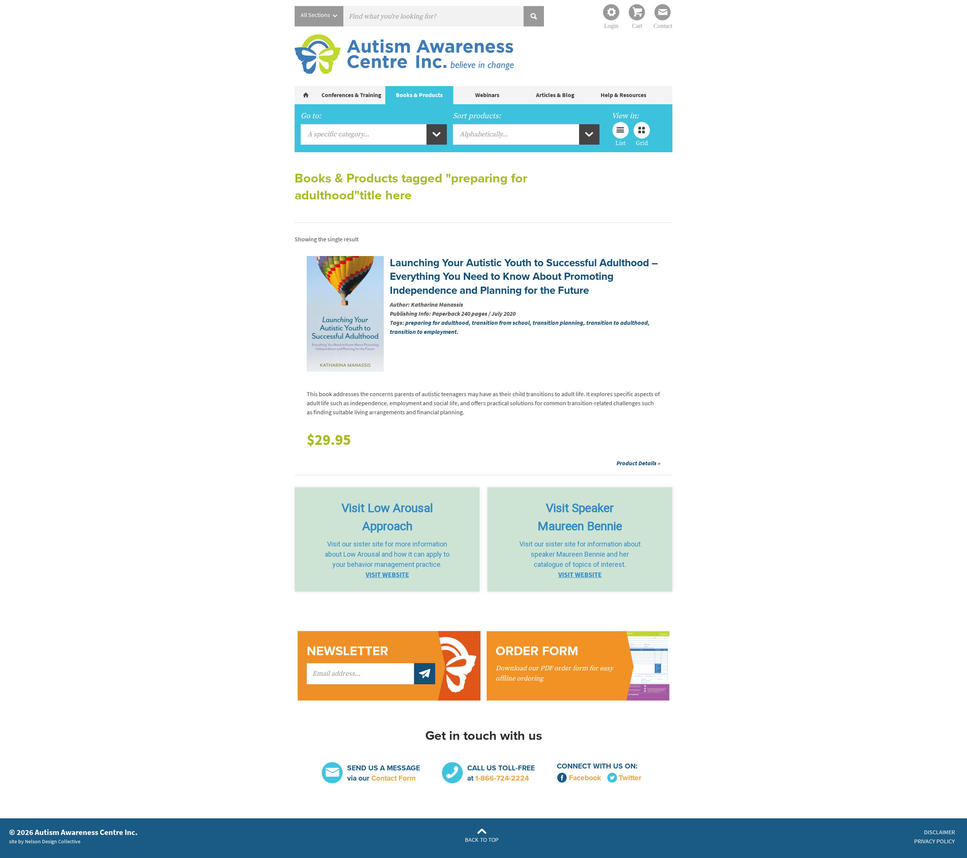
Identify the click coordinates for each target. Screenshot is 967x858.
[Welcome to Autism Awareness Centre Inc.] (306, 95)
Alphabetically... (484, 134)
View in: (625, 116)
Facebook (585, 777)
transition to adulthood (617, 323)
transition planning (558, 323)
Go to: (311, 116)
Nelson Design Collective (52, 841)
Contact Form (393, 778)
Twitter (630, 777)
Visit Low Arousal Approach (387, 517)
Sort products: (477, 116)
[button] (387, 539)
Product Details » (638, 463)
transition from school (501, 323)
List (620, 142)
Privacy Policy (934, 841)
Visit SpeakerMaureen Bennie (580, 517)
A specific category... (338, 134)
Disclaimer (939, 832)
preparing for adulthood (437, 323)
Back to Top (482, 840)
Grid (642, 142)
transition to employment (423, 332)
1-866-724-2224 (502, 778)
